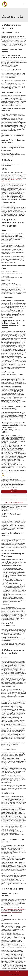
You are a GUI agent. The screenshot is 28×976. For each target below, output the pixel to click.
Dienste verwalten (13, 489)
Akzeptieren (14, 491)
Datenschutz (15, 502)
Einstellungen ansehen (14, 499)
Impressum (20, 502)
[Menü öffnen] (24, 4)
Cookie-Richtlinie (9, 502)
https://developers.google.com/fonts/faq (14, 909)
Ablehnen (14, 495)
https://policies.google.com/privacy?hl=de (11, 912)
